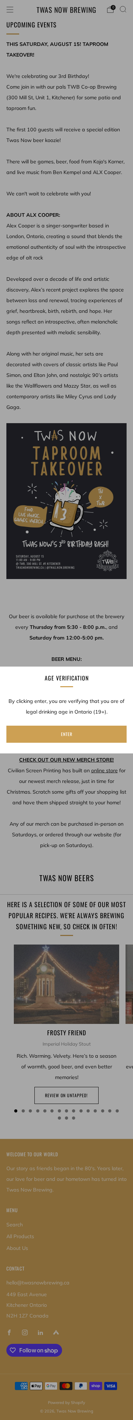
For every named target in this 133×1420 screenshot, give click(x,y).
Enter (66, 734)
